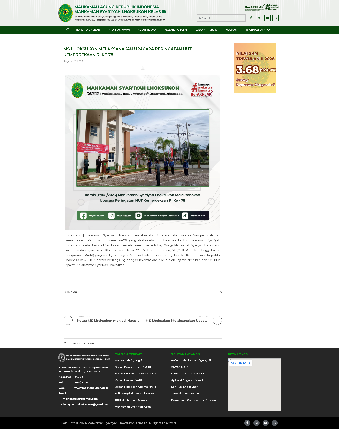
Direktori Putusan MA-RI (187, 373)
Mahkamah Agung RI (129, 360)
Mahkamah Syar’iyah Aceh (133, 406)
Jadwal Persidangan (185, 393)
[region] (255, 68)
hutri (74, 291)
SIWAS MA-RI (180, 367)
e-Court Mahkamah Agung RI (191, 360)
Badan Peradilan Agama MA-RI (136, 386)
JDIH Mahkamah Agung (131, 400)
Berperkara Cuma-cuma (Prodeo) (194, 400)
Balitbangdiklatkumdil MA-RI (134, 393)
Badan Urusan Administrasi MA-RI (137, 373)
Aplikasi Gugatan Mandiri (188, 380)
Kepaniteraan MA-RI (128, 380)
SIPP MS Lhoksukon (184, 386)
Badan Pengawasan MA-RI (133, 367)
